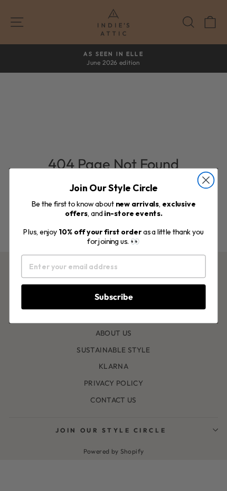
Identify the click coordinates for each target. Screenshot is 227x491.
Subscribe (113, 296)
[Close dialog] (206, 180)
